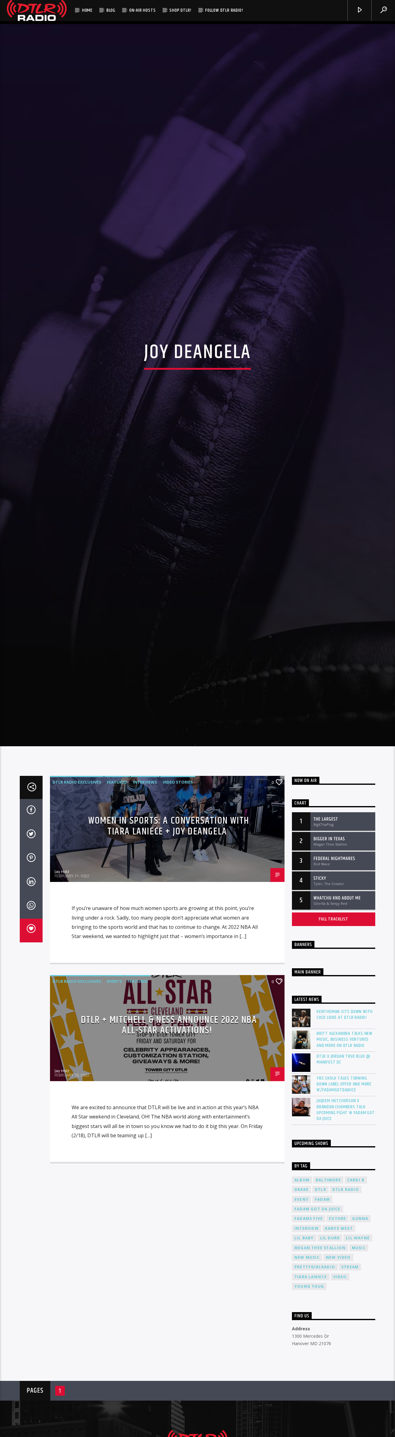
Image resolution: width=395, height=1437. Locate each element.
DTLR (320, 1255)
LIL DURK (330, 1304)
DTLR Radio (345, 1255)
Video (340, 1343)
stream (350, 1333)
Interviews (145, 848)
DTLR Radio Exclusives (76, 848)
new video (338, 1323)
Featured (117, 848)
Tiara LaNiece (310, 1343)
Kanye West (339, 1294)
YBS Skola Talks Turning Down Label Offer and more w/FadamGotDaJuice (344, 1150)
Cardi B (355, 1246)
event (301, 1265)
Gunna (360, 1284)
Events (114, 1047)
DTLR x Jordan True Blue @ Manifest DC (344, 1125)
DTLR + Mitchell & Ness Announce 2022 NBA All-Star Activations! (169, 1092)
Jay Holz (62, 938)
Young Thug (309, 1352)
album (302, 1246)
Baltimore (328, 1246)
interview (306, 1294)
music (359, 1313)
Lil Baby (304, 1304)
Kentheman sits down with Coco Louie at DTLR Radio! (345, 1081)
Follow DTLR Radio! (224, 10)
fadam (322, 1265)
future (337, 1284)
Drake (301, 1255)
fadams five (308, 1284)
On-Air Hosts (142, 10)
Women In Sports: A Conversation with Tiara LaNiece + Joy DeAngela (168, 892)
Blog (110, 10)
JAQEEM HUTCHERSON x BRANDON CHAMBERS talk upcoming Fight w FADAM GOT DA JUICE (346, 1176)
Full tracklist (333, 985)
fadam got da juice (317, 1275)
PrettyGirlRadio (314, 1333)
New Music (307, 1323)
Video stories (178, 848)
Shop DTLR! (180, 10)
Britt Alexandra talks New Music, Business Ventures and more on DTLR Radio (344, 1106)
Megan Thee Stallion (320, 1313)
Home (87, 10)
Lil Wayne (358, 1304)
